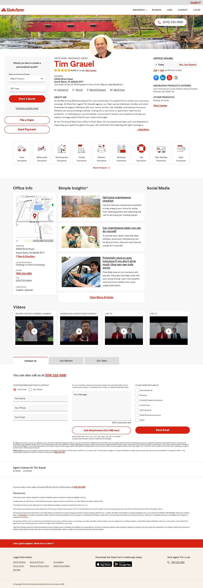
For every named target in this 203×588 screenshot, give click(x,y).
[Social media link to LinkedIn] (163, 77)
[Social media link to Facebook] (156, 77)
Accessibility (58, 562)
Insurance (139, 10)
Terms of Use (18, 566)
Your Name (20, 398)
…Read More (143, 129)
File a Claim (27, 120)
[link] (13, 10)
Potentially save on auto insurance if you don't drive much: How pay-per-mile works (119, 262)
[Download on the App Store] (104, 564)
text (162, 70)
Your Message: (80, 394)
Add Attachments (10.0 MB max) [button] (101, 430)
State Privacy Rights (61, 566)
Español (194, 2)
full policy (23, 515)
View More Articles (101, 297)
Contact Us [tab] (30, 361)
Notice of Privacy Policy (39, 566)
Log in (196, 10)
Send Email (162, 430)
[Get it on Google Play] (123, 564)
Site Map (16, 570)
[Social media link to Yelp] (169, 77)
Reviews (156, 10)
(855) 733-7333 (60, 452)
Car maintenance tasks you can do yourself (122, 230)
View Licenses (160, 105)
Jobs (169, 10)
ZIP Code (14, 89)
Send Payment (27, 129)
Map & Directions (26, 256)
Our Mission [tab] (66, 361)
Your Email (22, 390)
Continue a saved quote (27, 108)
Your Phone (37, 390)
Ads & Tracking (19, 562)
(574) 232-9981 (24, 273)
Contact (183, 10)
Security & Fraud (37, 562)
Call (155, 70)
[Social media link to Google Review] (176, 77)
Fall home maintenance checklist (117, 199)
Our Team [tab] (102, 361)
